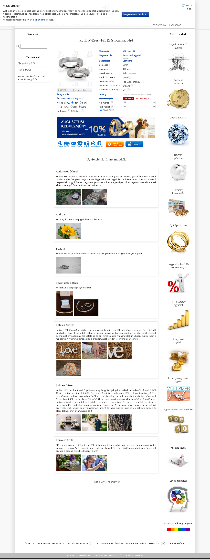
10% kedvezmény (136, 543)
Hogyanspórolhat (178, 156)
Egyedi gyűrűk (158, 543)
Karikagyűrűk (37, 25)
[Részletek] (132, 73)
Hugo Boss (90, 25)
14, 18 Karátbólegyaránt (178, 303)
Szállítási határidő (78, 543)
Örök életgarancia (178, 81)
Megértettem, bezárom (135, 14)
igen (76, 102)
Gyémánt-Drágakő (109, 25)
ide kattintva (39, 19)
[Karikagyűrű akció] (106, 137)
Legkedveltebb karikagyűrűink (178, 409)
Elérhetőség (177, 543)
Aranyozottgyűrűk (178, 341)
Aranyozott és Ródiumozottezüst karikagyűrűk (31, 78)
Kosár (189, 5)
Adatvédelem (41, 543)
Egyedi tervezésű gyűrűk (136, 25)
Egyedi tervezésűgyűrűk (178, 46)
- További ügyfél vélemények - (106, 481)
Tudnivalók (159, 25)
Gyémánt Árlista (178, 117)
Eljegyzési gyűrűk (26, 63)
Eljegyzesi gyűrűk (57, 25)
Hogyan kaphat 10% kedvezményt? (178, 266)
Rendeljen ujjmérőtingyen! (178, 380)
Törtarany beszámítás (108, 543)
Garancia (58, 543)
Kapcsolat (175, 25)
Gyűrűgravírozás (178, 225)
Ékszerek (76, 25)
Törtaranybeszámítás (178, 191)
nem (84, 102)
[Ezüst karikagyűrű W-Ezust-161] (75, 85)
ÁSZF (27, 543)
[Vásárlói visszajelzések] (178, 467)
